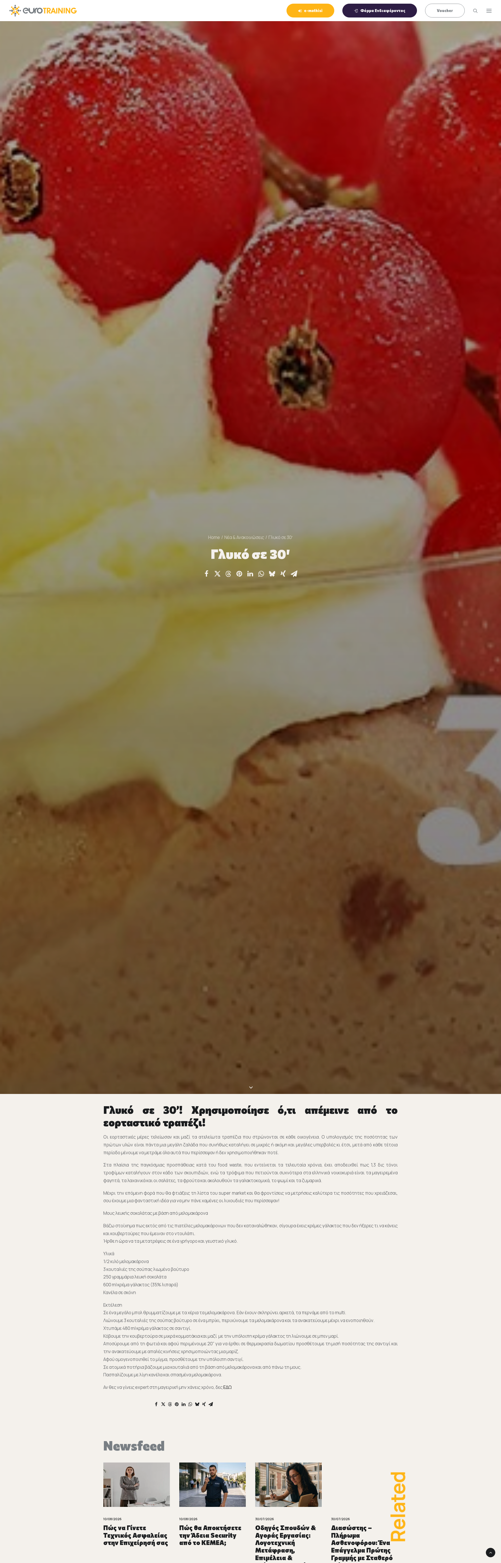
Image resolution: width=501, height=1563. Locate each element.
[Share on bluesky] (272, 574)
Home (214, 537)
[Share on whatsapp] (261, 574)
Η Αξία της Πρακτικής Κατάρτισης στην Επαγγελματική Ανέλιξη (364, 1539)
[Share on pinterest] (239, 574)
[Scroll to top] (490, 1552)
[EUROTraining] (43, 10)
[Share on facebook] (206, 574)
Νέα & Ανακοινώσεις (244, 537)
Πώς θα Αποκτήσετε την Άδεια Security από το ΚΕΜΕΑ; (134, 1535)
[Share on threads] (228, 574)
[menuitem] (312, 10)
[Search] (473, 10)
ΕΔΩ (227, 1387)
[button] (489, 10)
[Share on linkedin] (250, 574)
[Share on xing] (283, 574)
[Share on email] (294, 574)
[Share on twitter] (217, 574)
